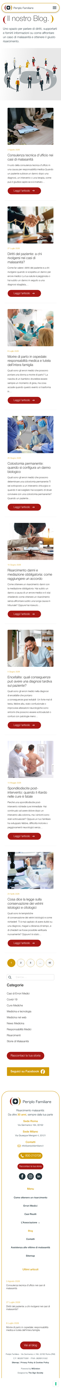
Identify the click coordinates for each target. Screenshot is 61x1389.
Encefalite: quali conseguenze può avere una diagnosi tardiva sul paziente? (30, 681)
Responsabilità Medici (19, 1029)
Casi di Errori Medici (18, 993)
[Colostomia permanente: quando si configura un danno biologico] (30, 434)
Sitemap (30, 1256)
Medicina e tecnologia (19, 1011)
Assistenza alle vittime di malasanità (30, 1248)
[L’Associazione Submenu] (40, 1223)
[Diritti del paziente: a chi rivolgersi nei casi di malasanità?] (30, 225)
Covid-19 (12, 999)
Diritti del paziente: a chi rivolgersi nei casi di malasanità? (25, 258)
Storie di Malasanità (18, 1041)
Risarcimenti (14, 1035)
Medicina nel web (16, 1017)
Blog (30, 1231)
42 (50, 963)
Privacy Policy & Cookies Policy (35, 1362)
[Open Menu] (54, 8)
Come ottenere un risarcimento (30, 1198)
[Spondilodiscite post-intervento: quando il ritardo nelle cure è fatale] (30, 759)
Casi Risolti (30, 1214)
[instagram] (30, 1176)
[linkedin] (39, 1176)
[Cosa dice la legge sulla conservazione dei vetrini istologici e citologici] (30, 870)
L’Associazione (29, 1223)
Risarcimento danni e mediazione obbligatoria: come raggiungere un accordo (30, 574)
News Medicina (15, 1023)
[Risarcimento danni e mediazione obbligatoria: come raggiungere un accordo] (30, 541)
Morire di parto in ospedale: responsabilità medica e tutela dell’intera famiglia (29, 361)
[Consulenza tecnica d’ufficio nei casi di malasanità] (30, 126)
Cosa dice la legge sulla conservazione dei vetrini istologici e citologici (25, 903)
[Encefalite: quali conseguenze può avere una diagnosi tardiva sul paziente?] (30, 648)
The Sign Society (35, 1373)
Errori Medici (30, 1206)
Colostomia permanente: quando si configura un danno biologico (29, 467)
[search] (10, 977)
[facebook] (22, 1176)
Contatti (30, 1239)
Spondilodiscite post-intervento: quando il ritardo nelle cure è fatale (27, 792)
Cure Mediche (15, 1005)
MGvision (36, 1369)
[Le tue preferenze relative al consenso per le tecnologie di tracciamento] (56, 1384)
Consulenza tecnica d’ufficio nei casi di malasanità (30, 157)
